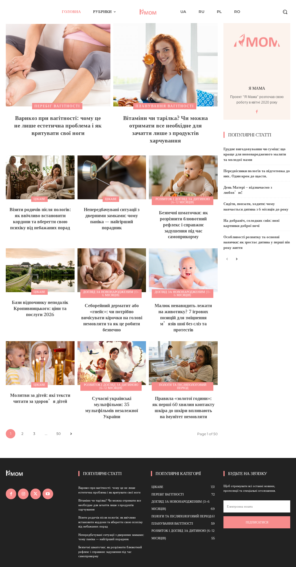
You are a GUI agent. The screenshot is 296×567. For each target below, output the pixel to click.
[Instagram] (23, 494)
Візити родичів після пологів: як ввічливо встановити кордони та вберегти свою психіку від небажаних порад (40, 218)
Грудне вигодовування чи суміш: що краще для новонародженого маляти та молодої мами (254, 154)
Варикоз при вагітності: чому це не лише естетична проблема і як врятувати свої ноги (58, 125)
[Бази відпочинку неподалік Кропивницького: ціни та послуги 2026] (40, 270)
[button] (285, 12)
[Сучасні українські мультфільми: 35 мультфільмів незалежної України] (111, 363)
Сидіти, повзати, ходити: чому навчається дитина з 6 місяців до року (255, 206)
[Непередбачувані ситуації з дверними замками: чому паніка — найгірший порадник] (111, 177)
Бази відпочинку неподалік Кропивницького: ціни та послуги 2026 (40, 308)
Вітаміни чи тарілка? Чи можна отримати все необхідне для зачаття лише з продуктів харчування (165, 128)
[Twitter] (35, 494)
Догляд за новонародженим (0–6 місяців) (111, 293)
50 (58, 433)
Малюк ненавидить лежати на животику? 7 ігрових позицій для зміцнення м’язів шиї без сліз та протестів (183, 317)
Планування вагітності (165, 106)
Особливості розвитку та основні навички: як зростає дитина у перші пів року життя (256, 242)
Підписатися (257, 522)
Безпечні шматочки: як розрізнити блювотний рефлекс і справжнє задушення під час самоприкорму (183, 224)
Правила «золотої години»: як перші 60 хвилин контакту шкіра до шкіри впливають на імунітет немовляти (183, 407)
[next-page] (71, 434)
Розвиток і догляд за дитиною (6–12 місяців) (183, 200)
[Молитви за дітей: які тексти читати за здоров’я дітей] (40, 363)
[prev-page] (227, 259)
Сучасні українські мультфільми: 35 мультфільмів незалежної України (111, 407)
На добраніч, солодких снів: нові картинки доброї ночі (251, 222)
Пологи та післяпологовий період (182, 386)
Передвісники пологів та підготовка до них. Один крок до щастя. (256, 173)
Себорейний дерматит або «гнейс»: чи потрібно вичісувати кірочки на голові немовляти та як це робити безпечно (111, 317)
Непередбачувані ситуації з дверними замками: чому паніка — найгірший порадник (111, 218)
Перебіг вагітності (57, 106)
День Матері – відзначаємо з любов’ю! (247, 189)
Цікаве (39, 199)
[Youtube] (47, 494)
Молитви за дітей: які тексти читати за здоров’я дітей (40, 398)
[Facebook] (257, 111)
